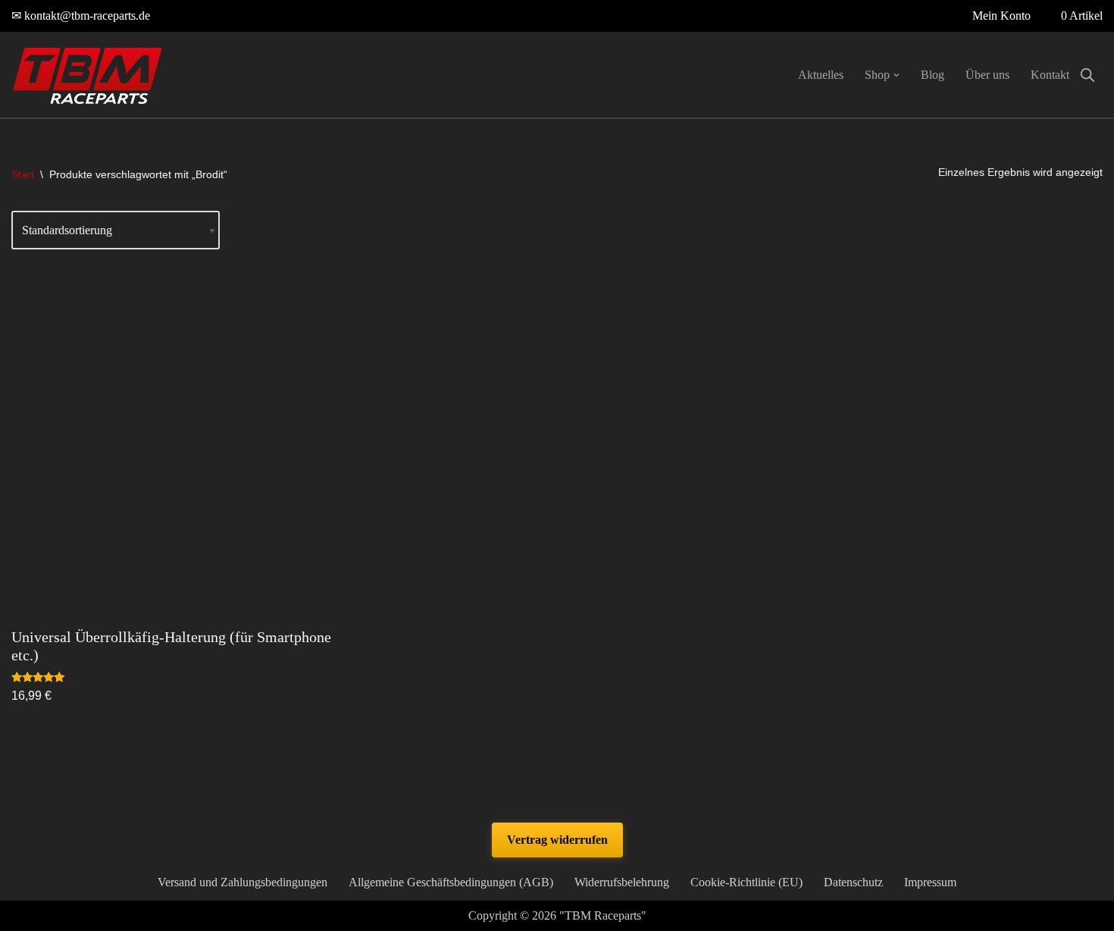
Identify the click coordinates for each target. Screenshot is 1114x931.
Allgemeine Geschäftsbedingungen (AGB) (451, 882)
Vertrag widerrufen (557, 839)
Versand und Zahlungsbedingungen (242, 882)
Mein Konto (1001, 15)
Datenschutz (853, 882)
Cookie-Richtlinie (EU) (746, 882)
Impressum (930, 882)
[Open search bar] (1087, 75)
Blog (932, 74)
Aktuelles (820, 74)
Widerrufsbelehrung (621, 882)
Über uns (987, 74)
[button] (896, 75)
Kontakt (1050, 74)
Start (22, 174)
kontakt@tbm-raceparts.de (87, 15)
